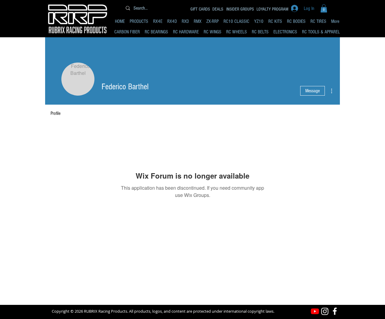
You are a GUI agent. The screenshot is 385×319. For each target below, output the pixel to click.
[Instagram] (325, 311)
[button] (323, 8)
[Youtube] (315, 311)
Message (312, 91)
